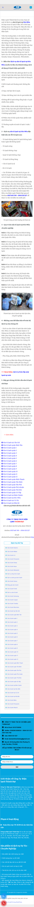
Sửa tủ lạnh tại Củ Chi (11, 500)
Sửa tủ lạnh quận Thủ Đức (12, 490)
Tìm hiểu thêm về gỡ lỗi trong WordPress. (11, 902)
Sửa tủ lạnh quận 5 (10, 458)
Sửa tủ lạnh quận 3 (10, 453)
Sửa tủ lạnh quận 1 (10, 448)
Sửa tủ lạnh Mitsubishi (13, 570)
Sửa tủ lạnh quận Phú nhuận (13, 487)
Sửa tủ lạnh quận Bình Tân (12, 445)
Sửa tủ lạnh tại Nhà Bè (11, 503)
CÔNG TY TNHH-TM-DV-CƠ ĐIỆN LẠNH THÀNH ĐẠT (16, 723)
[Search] (3, 7)
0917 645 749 (12, 195)
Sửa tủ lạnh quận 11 (10, 474)
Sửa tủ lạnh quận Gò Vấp (12, 492)
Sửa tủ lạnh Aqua (12, 566)
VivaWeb (25, 892)
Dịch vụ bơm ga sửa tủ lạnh (14, 577)
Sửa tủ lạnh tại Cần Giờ (11, 442)
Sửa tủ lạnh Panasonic (13, 559)
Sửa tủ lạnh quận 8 (10, 466)
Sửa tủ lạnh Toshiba (12, 603)
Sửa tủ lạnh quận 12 (10, 477)
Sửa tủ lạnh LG (11, 555)
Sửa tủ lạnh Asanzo (12, 547)
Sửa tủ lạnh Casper (12, 599)
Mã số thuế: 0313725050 (12, 727)
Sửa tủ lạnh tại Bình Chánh (13, 495)
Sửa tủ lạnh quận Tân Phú (12, 485)
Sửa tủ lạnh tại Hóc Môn (12, 498)
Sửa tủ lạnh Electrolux (13, 607)
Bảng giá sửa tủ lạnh (12, 585)
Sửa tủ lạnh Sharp (12, 562)
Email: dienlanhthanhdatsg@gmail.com (17, 739)
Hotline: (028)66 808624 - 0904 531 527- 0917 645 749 (17, 731)
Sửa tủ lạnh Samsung (13, 596)
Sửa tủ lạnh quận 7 (10, 464)
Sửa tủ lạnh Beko (12, 700)
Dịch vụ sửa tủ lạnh (12, 592)
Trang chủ (4, 12)
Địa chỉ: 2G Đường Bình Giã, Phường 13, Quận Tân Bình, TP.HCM (16, 743)
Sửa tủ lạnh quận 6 (10, 461)
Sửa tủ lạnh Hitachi (12, 707)
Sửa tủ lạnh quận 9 (10, 469)
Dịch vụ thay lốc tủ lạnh (13, 574)
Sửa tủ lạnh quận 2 (10, 450)
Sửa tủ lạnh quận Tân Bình (12, 482)
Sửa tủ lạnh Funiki (12, 588)
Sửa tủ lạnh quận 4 (10, 456)
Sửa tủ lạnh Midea (12, 551)
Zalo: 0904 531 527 (10, 736)
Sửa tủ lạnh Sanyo (12, 581)
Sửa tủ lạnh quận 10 (10, 471)
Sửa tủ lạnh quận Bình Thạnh (13, 479)
